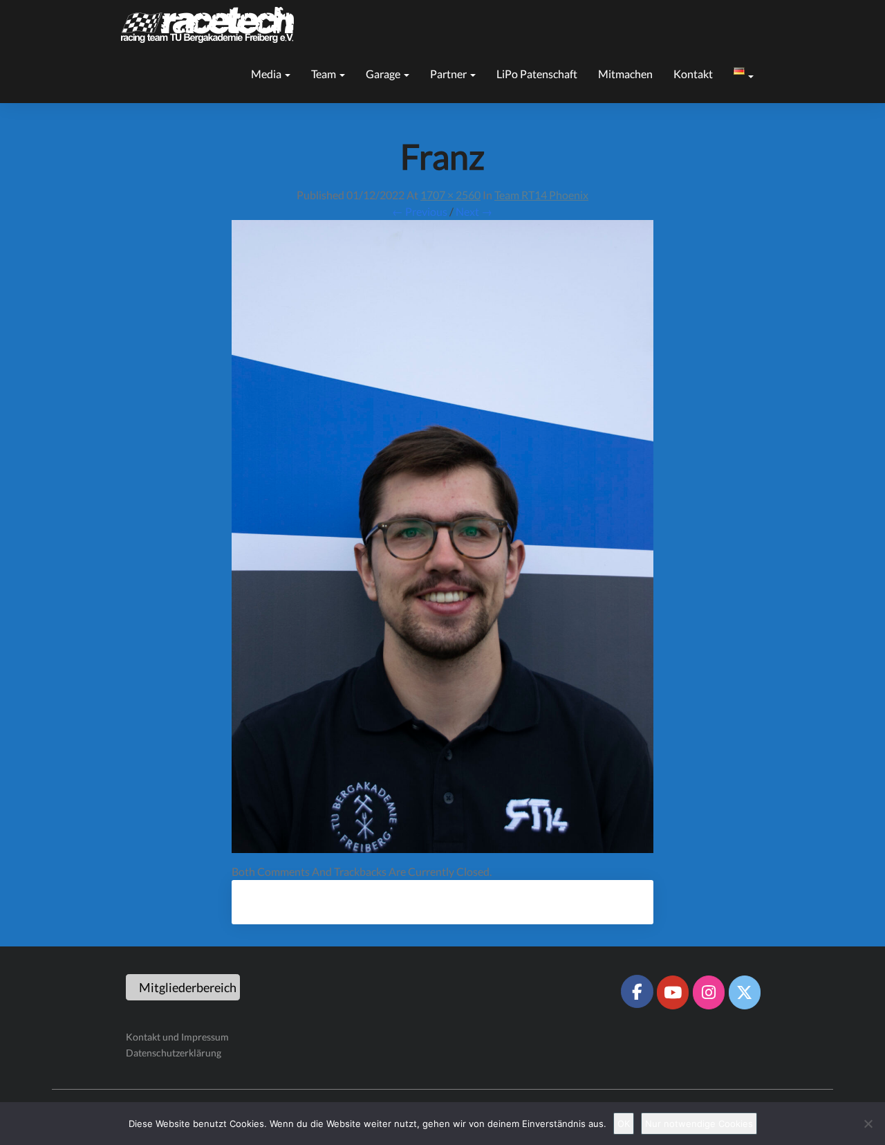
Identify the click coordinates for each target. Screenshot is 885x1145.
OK (623, 1123)
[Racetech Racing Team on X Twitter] (745, 992)
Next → (474, 211)
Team (324, 73)
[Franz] (442, 540)
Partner (449, 73)
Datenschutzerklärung (173, 1053)
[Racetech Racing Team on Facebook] (637, 991)
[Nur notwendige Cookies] (868, 1123)
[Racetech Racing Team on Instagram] (709, 992)
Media (267, 73)
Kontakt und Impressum (177, 1037)
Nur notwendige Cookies (699, 1123)
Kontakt (693, 73)
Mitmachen (625, 73)
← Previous (419, 211)
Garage (384, 73)
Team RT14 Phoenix (541, 194)
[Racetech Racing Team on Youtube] (673, 992)
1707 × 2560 (450, 194)
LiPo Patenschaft (536, 73)
